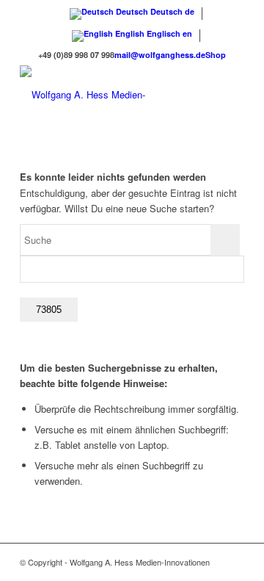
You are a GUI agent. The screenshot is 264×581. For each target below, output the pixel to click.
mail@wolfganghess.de (159, 54)
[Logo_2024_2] (109, 94)
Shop (215, 54)
